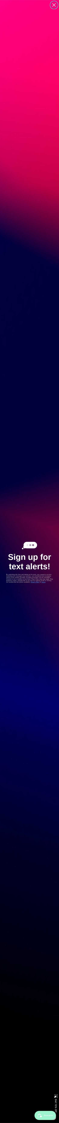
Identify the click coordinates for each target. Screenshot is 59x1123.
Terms (43, 582)
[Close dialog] (54, 5)
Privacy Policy (35, 582)
